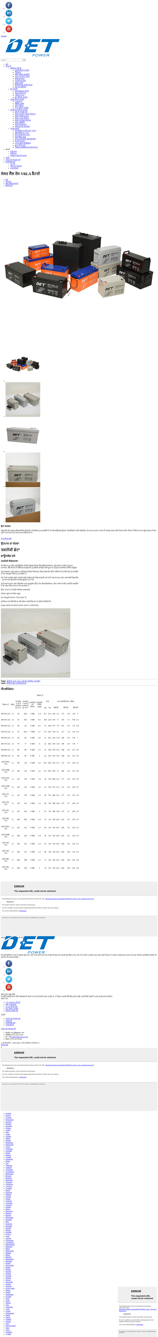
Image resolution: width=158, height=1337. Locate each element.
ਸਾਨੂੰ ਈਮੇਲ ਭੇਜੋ (6, 539)
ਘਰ (7, 179)
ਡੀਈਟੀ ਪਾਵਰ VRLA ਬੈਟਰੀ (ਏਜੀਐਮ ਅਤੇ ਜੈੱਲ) (23, 681)
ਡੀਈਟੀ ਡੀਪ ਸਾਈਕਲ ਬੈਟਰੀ (16, 683)
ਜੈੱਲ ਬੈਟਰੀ (9, 186)
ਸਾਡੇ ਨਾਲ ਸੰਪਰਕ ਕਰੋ (8, 1029)
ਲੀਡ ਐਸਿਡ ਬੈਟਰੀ (12, 184)
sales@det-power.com (20, 1037)
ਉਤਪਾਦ (8, 182)
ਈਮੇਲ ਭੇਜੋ (4, 1045)
